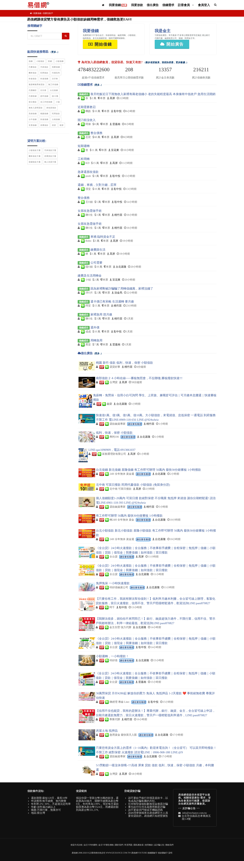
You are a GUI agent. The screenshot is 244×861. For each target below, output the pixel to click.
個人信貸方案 (50, 162)
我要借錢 (117, 5)
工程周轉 (84, 159)
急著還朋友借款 (88, 172)
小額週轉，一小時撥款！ (112, 656)
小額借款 (40, 61)
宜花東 (115, 150)
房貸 (54, 125)
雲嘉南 (116, 124)
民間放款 (56, 114)
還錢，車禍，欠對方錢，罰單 (97, 184)
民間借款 (44, 73)
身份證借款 (51, 108)
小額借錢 (60, 61)
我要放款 (137, 5)
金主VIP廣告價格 (106, 845)
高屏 (112, 98)
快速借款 (33, 79)
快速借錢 (44, 79)
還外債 (94, 327)
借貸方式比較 (76, 845)
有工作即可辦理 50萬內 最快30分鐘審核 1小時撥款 (129, 515)
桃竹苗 (118, 214)
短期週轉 (84, 146)
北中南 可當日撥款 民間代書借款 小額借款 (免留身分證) (133, 484)
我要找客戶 (48, 13)
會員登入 (204, 5)
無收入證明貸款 (36, 108)
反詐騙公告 (189, 808)
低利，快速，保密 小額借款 (114, 432)
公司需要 (96, 262)
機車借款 (33, 73)
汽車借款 (44, 67)
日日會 (43, 90)
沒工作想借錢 (46, 102)
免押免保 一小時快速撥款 (113, 583)
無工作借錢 (53, 84)
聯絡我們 (169, 845)
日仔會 (55, 79)
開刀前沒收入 (87, 120)
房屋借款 (44, 125)
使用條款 (149, 845)
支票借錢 (33, 125)
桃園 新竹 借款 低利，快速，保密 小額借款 (124, 362)
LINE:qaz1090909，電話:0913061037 (111, 449)
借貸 (62, 125)
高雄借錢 (33, 114)
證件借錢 (44, 96)
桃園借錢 (44, 114)
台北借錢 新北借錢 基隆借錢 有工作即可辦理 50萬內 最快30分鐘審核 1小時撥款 (148, 469)
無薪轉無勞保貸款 (37, 84)
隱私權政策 (139, 845)
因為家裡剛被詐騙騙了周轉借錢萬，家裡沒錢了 (121, 288)
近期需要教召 (87, 107)
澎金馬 (118, 292)
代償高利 (56, 73)
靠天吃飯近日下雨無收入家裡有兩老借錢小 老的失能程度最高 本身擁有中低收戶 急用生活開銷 (152, 94)
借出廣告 (153, 5)
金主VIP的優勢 (90, 845)
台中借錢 (33, 119)
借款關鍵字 (163, 853)
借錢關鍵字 (152, 853)
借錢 (31, 61)
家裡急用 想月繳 (101, 314)
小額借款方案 (35, 150)
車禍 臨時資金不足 (102, 236)
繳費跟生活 (97, 249)
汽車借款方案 (50, 150)
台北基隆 (121, 266)
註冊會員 (184, 5)
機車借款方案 (35, 156)
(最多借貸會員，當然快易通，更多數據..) (166, 62)
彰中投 (118, 111)
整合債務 (96, 133)
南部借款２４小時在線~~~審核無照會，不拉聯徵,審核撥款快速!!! (139, 378)
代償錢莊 (33, 90)
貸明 (170, 853)
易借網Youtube (139, 853)
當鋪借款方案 (35, 162)
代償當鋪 (33, 96)
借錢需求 (168, 5)
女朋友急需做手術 (90, 210)
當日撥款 (33, 102)
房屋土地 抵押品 (107, 730)
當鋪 (50, 61)
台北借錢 (54, 90)
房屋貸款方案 (50, 156)
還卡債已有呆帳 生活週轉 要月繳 (112, 301)
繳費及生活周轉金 (90, 275)
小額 (58, 102)
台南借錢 (56, 119)
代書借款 (33, 67)
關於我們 (119, 845)
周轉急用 (96, 340)
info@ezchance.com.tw (194, 812)
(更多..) (98, 85)
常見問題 (128, 845)
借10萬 (55, 96)
